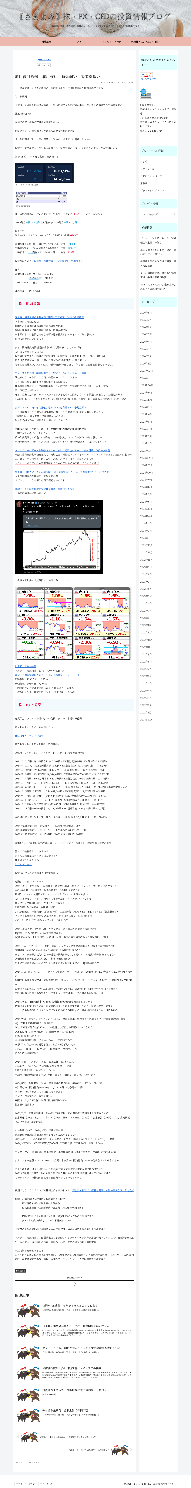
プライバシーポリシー (152, 190)
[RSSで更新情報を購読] (49, 65)
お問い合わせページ (151, 176)
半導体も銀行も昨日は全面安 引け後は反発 (158, 263)
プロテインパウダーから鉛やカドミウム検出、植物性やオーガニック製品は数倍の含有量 (62, 450)
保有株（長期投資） (44, 261)
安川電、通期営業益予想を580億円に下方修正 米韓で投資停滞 (49, 317)
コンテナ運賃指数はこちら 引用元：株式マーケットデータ (47, 675)
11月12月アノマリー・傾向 (29, 735)
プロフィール (147, 168)
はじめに (145, 161)
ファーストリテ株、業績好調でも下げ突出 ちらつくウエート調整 (50, 373)
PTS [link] (47, 911)
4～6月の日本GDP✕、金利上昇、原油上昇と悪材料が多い (158, 287)
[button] (174, 214)
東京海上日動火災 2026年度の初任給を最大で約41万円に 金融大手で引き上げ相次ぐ (62, 472)
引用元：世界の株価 (25, 666)
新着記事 (21, 1270)
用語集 (143, 183)
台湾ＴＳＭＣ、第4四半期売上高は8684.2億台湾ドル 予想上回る (50, 407)
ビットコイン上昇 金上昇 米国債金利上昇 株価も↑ (158, 240)
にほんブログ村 (23, 864)
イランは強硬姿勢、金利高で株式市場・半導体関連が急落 (158, 275)
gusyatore (44, 59)
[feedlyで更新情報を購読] (44, 65)
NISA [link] (39, 364)
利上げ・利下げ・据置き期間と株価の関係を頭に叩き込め (103, 1190)
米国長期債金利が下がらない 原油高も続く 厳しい (158, 252)
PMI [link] (62, 1229)
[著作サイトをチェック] (39, 65)
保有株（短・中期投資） (70, 261)
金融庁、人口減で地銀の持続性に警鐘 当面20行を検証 (45, 489)
